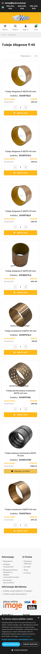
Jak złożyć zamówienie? (8, 581)
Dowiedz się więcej (24, 636)
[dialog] (20, 634)
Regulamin (8, 561)
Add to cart (22, 113)
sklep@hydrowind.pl (15, 3)
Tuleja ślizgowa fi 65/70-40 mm (20, 151)
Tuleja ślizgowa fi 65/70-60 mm (20, 91)
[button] (20, 639)
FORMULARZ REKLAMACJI (15, 594)
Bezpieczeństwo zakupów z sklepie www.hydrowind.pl (11, 573)
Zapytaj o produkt (22, 471)
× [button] (38, 618)
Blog (26, 570)
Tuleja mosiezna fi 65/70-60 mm (20, 509)
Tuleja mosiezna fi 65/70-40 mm (21, 331)
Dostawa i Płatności (28, 562)
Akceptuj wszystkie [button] (11, 644)
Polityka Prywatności (8, 565)
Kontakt (27, 567)
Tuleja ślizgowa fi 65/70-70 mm (20, 211)
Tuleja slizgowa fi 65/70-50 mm (20, 271)
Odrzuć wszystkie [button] (30, 644)
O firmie (27, 573)
